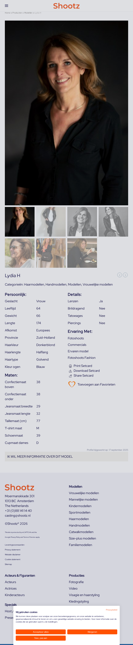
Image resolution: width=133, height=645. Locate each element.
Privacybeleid (111, 610)
